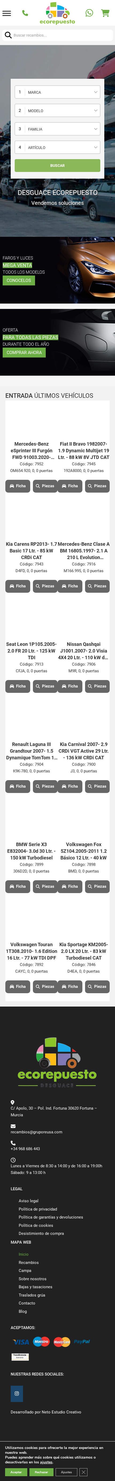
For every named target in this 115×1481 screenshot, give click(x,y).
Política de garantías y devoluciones (51, 1217)
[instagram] (17, 1394)
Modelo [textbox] (35, 111)
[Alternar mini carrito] (105, 13)
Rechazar (41, 1472)
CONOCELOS (19, 280)
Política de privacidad (38, 1209)
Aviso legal (29, 1201)
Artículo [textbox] (36, 148)
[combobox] (57, 92)
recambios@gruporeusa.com (36, 1132)
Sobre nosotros (33, 1278)
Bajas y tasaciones (35, 1286)
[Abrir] (6, 13)
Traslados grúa (32, 1295)
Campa (25, 1270)
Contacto (27, 1303)
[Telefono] (25, 14)
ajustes (46, 1462)
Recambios (29, 1262)
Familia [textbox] (35, 129)
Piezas (48, 486)
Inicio (24, 1254)
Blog (23, 1311)
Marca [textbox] (34, 92)
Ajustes (66, 1472)
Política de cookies (36, 1225)
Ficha (21, 486)
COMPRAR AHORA (24, 352)
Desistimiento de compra (41, 1233)
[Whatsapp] (90, 13)
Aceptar (16, 1472)
